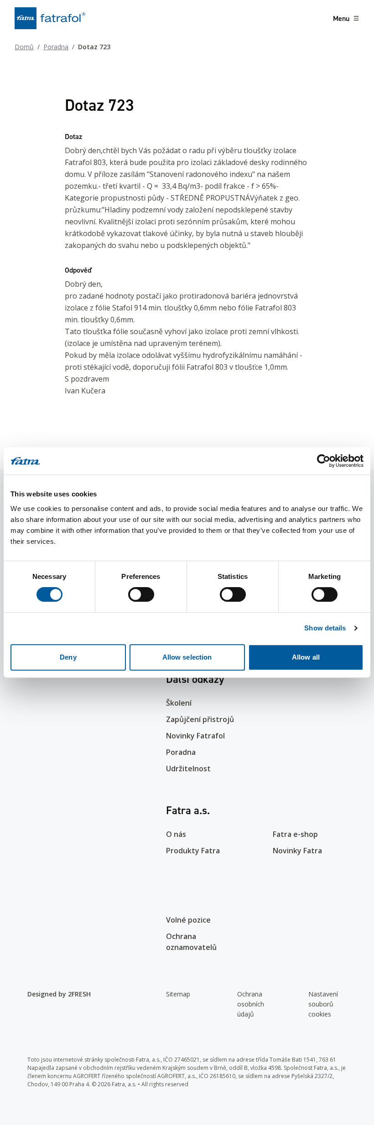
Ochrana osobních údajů (250, 1004)
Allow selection (187, 657)
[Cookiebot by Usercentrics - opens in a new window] (324, 461)
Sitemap (178, 994)
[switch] (141, 594)
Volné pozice (188, 920)
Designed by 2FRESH (59, 994)
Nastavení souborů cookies (323, 1004)
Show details (325, 628)
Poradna (55, 46)
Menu (341, 18)
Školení (179, 703)
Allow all (306, 657)
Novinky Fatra (297, 851)
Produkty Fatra (193, 851)
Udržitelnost (188, 769)
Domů (24, 46)
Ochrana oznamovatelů (191, 941)
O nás (176, 834)
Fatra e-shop (295, 834)
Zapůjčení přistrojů (200, 719)
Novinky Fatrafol (195, 736)
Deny (68, 657)
